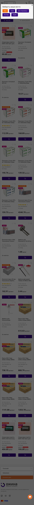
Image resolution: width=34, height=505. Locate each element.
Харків (14, 14)
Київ (5, 10)
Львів (12, 10)
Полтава (6, 14)
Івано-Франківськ (22, 10)
